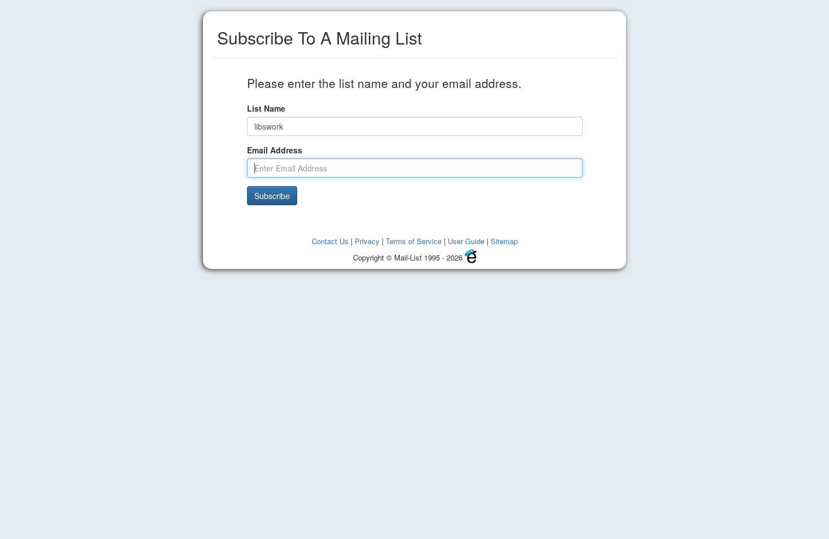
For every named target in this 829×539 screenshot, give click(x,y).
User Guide (466, 241)
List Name (266, 108)
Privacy (367, 241)
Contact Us (330, 241)
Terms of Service (414, 241)
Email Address (274, 150)
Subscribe (272, 195)
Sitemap (504, 241)
